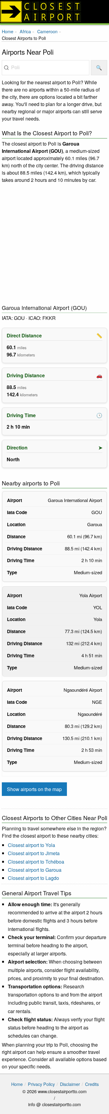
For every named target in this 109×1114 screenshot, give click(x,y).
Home (7, 31)
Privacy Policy (41, 1084)
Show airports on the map (34, 789)
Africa (25, 31)
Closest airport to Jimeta (34, 853)
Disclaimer (70, 1084)
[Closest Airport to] (54, 11)
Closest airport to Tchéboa (36, 861)
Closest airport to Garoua (34, 869)
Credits (92, 1084)
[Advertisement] (54, 244)
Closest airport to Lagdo (33, 877)
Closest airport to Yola (31, 845)
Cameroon (47, 31)
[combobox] (45, 67)
